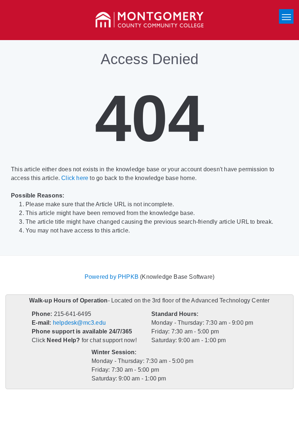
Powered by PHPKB (112, 277)
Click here (74, 178)
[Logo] (149, 20)
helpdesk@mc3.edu (79, 323)
